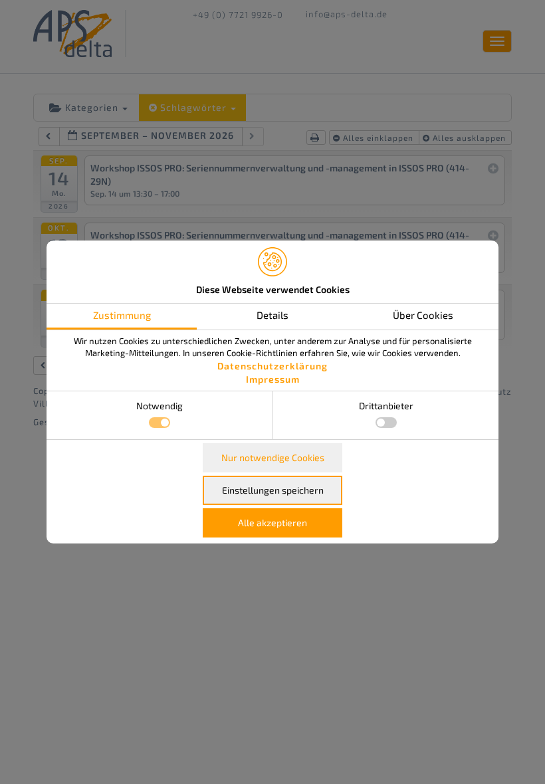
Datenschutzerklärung (272, 365)
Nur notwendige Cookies (272, 457)
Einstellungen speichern (273, 490)
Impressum (273, 379)
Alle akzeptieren (272, 522)
